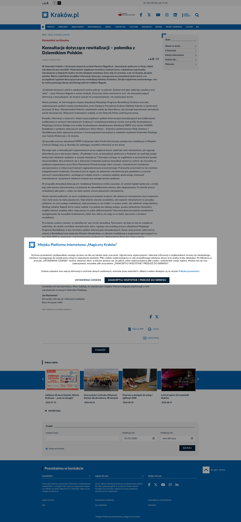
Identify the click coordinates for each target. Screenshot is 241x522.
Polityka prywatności (189, 271)
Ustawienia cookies (88, 280)
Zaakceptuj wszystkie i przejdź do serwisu (137, 280)
